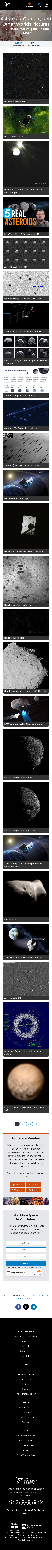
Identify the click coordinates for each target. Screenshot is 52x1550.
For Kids (26, 1356)
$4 (17, 1184)
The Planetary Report (26, 1393)
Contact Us (30, 1510)
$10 (33, 1184)
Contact (26, 1422)
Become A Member (26, 1417)
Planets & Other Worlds (26, 1336)
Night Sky (26, 1346)
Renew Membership (26, 1435)
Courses (26, 1389)
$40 (34, 1190)
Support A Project (26, 1440)
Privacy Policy (39, 1268)
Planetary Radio (26, 1374)
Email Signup (26, 1412)
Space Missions (26, 1341)
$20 (17, 1190)
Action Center (26, 1407)
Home (22, 1295)
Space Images (26, 1379)
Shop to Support (26, 1445)
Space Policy (26, 1351)
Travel (26, 1450)
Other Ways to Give (26, 1455)
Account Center (14, 1510)
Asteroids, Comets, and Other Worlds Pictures (32, 1297)
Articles (26, 1369)
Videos (26, 1384)
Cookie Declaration (26, 1540)
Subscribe (26, 1263)
